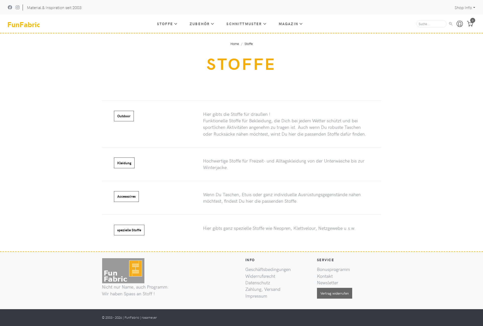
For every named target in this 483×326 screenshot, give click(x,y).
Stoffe (165, 23)
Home (234, 43)
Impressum (256, 296)
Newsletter (327, 283)
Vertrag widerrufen (334, 293)
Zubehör (200, 23)
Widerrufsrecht (260, 276)
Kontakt (325, 276)
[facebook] (10, 7)
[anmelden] (460, 24)
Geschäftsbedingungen (268, 269)
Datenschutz (257, 283)
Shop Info (463, 7)
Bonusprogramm (333, 269)
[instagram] (17, 7)
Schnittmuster (244, 23)
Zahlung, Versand (262, 289)
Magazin (288, 23)
